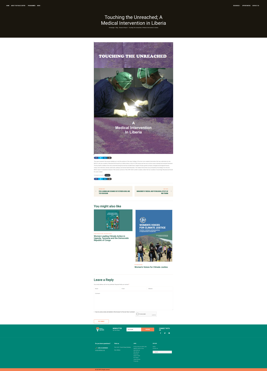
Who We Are (136, 352)
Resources (236, 5)
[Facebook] (160, 333)
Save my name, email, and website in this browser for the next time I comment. (115, 312)
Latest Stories (137, 359)
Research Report (108, 233)
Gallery (154, 346)
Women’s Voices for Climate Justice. (151, 267)
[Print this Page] (109, 158)
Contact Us (255, 5)
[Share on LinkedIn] (105, 158)
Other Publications (98, 233)
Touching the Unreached (99, 175)
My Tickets (136, 357)
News (38, 5)
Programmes (31, 5)
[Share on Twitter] (100, 158)
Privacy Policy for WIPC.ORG (140, 346)
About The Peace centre (18, 5)
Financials (136, 361)
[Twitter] (164, 333)
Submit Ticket (137, 355)
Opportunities (246, 5)
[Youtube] (169, 333)
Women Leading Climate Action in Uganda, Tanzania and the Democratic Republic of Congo (111, 238)
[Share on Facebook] (96, 158)
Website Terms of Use (139, 348)
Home (7, 5)
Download (107, 175)
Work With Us (137, 350)
